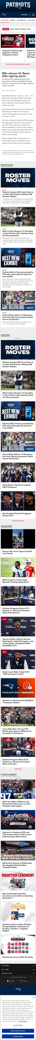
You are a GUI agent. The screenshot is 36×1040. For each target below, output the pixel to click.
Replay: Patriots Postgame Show (20, 29)
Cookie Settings (18, 1025)
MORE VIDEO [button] (18, 769)
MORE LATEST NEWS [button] (18, 520)
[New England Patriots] (18, 989)
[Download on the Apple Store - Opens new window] (11, 981)
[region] (18, 1017)
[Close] (34, 998)
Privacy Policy (23, 1021)
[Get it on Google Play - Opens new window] (24, 981)
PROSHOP (24, 15)
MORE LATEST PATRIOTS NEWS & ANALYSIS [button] (18, 64)
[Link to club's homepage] (4, 14)
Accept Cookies (18, 1036)
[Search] (30, 15)
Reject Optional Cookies (18, 1031)
